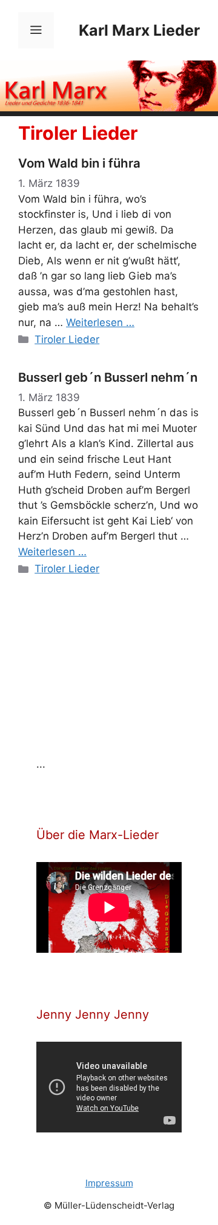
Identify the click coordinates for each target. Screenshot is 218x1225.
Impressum (109, 1183)
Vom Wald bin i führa (79, 163)
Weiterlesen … (100, 322)
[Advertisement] (127, 677)
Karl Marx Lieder (139, 30)
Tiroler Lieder (67, 339)
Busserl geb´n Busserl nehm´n (107, 377)
